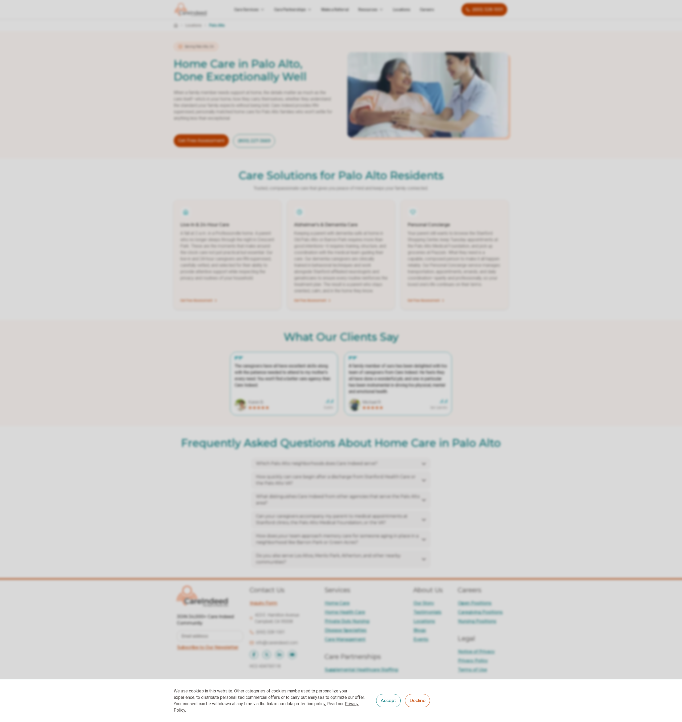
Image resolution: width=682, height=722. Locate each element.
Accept (388, 700)
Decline (417, 700)
